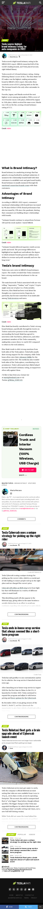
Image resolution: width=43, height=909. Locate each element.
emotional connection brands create (15, 185)
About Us (19, 895)
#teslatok (16, 869)
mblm (9, 128)
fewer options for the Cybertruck (23, 698)
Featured (32, 483)
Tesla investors (13, 298)
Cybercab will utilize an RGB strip (14, 588)
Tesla (5, 485)
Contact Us (29, 895)
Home (11, 895)
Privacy (34, 898)
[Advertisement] (21, 148)
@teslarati (5, 866)
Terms (26, 898)
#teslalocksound (26, 869)
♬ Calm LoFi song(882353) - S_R (13, 871)
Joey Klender (13, 545)
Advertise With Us (15, 898)
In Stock (36, 428)
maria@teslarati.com (27, 508)
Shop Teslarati (12, 429)
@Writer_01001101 (10, 511)
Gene (11, 748)
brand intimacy (21, 483)
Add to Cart (29, 470)
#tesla (10, 869)
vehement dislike (25, 357)
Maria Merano (14, 57)
